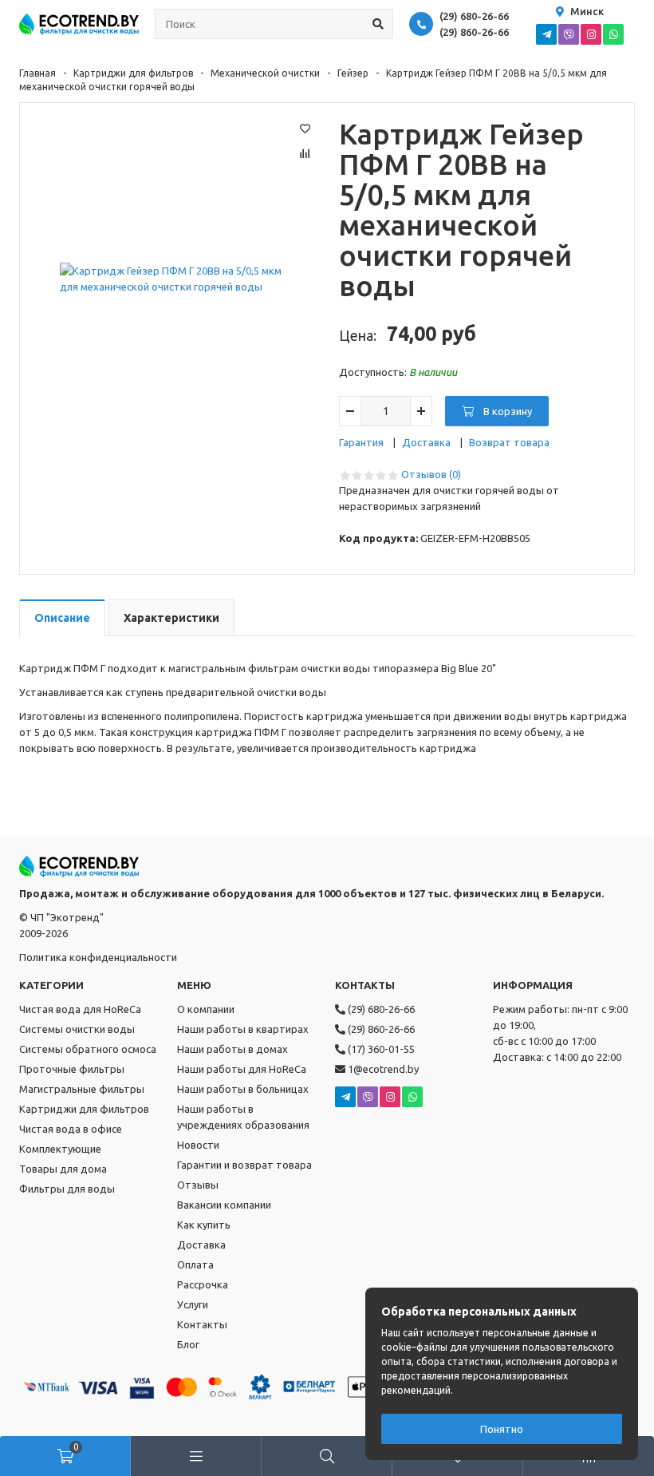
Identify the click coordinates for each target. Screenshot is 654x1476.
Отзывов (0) (431, 474)
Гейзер (352, 73)
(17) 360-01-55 (380, 1049)
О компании (205, 1009)
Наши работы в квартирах (243, 1029)
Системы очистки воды (77, 1029)
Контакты (202, 1324)
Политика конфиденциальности (98, 957)
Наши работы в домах (232, 1049)
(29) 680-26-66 (474, 16)
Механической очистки (265, 73)
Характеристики (171, 617)
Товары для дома (63, 1168)
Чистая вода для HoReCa (80, 1009)
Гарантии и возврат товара (244, 1164)
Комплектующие (60, 1148)
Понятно (501, 1428)
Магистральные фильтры (81, 1088)
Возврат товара (509, 442)
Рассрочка (202, 1284)
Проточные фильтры (71, 1068)
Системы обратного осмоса (87, 1049)
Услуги (192, 1304)
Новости (198, 1144)
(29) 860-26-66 (474, 32)
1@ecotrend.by (382, 1068)
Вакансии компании (224, 1204)
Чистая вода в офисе (70, 1128)
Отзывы (198, 1184)
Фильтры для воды (67, 1188)
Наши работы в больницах (243, 1088)
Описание (62, 617)
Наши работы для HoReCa (241, 1068)
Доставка (426, 442)
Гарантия (361, 442)
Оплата (195, 1264)
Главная (37, 73)
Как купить (203, 1224)
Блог (188, 1344)
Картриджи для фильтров (133, 73)
